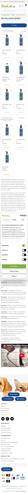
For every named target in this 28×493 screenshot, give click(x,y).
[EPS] (18, 478)
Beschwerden (23, 486)
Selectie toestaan (14, 271)
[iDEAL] (3, 475)
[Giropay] (13, 478)
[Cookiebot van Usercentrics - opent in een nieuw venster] (20, 216)
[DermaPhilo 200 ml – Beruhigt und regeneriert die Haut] (21, 68)
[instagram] (7, 419)
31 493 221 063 (7, 412)
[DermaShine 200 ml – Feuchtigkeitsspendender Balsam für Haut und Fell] (21, 131)
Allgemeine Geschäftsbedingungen (9, 486)
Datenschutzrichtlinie (10, 488)
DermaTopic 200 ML (6, 105)
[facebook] (3, 419)
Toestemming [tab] (5, 219)
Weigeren (14, 276)
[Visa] (3, 481)
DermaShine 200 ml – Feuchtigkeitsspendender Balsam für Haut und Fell (20, 140)
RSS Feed (19, 488)
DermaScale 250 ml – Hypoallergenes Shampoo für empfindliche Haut (6, 140)
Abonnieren (6, 469)
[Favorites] (22, 6)
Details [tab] (14, 219)
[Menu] (1, 11)
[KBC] (18, 475)
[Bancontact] (13, 475)
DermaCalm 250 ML (20, 50)
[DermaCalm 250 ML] (21, 41)
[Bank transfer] (3, 478)
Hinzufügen (7, 57)
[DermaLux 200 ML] (21, 95)
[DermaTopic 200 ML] (7, 95)
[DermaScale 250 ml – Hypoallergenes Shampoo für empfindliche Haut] (7, 131)
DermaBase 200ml (5, 167)
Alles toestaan (14, 266)
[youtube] (12, 419)
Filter (15, 25)
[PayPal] (22, 475)
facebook (14, 394)
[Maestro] (8, 481)
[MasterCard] (8, 475)
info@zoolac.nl (8, 414)
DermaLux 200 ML (20, 105)
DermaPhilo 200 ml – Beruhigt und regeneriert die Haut (20, 78)
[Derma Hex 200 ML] (7, 41)
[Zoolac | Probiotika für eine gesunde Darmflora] (8, 6)
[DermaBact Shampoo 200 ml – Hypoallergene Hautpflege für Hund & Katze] (7, 68)
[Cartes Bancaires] (22, 478)
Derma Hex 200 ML (6, 50)
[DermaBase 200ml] (7, 158)
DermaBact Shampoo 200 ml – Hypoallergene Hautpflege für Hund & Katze (6, 78)
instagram (8, 399)
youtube (21, 399)
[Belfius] (8, 478)
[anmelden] (19, 6)
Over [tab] (23, 219)
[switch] (24, 250)
